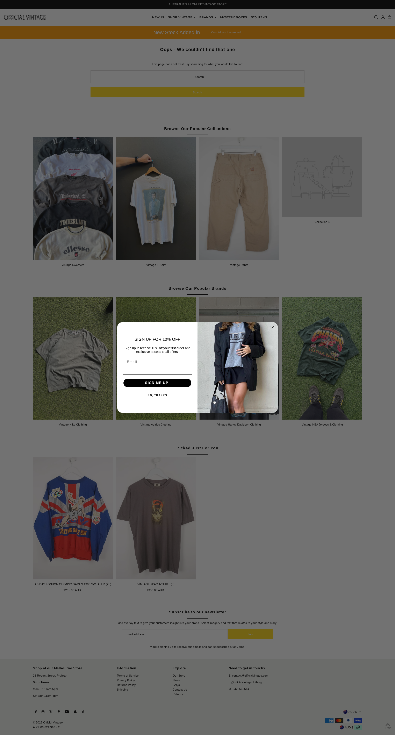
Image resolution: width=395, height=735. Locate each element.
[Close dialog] (273, 326)
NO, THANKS (157, 395)
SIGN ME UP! (157, 383)
